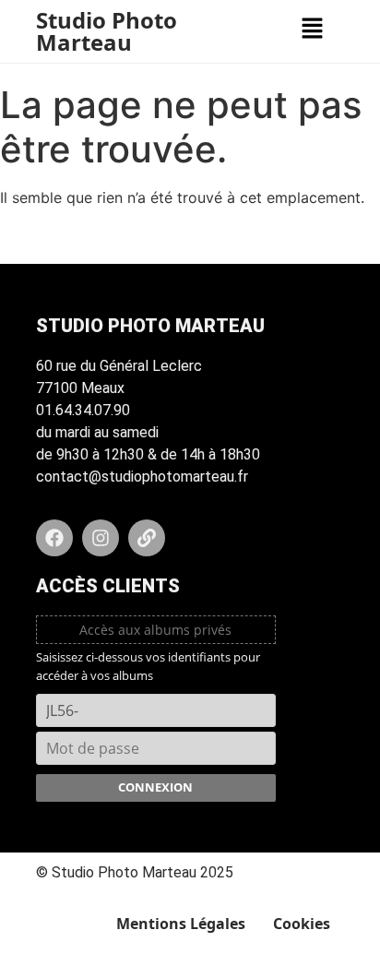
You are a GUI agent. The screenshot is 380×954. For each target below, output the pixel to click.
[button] (311, 29)
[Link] (146, 537)
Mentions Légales (180, 923)
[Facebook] (54, 537)
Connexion (155, 787)
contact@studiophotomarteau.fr (142, 476)
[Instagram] (100, 537)
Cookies (301, 923)
